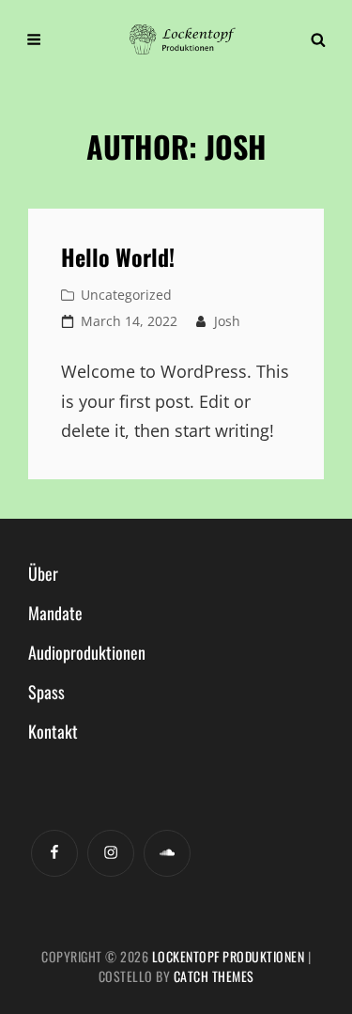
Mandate (55, 613)
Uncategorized (126, 295)
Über (43, 573)
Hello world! (118, 256)
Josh (227, 321)
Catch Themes (214, 976)
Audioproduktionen (86, 652)
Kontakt (53, 731)
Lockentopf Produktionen (228, 956)
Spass (46, 691)
